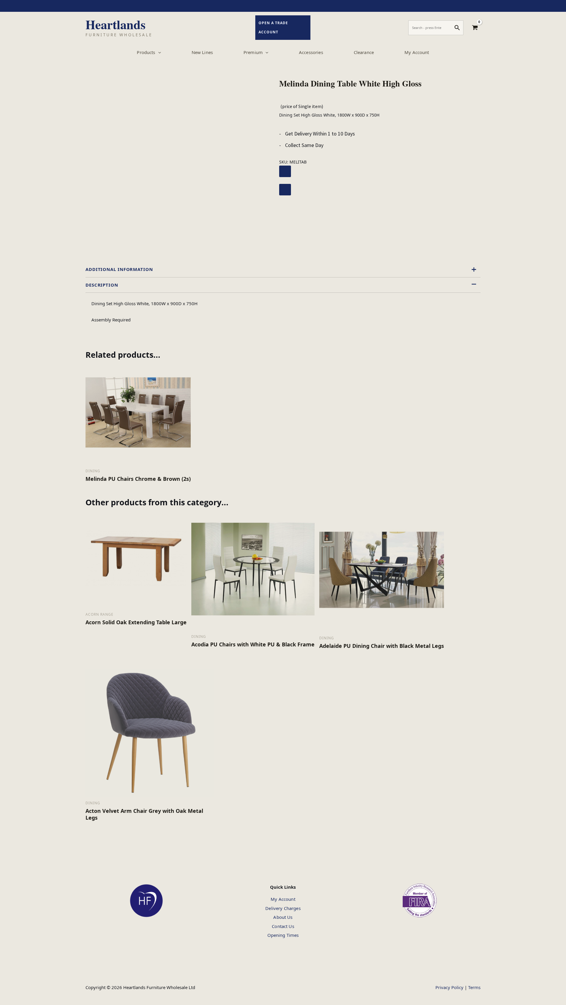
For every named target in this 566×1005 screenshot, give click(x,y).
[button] (158, 52)
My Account (283, 899)
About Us (282, 917)
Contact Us (283, 926)
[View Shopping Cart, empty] (475, 28)
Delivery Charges (282, 908)
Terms (474, 987)
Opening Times (283, 935)
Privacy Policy (449, 987)
